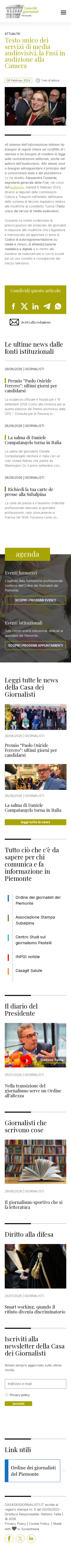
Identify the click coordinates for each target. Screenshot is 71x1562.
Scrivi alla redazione (36, 322)
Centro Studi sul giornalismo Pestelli (33, 940)
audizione (17, 187)
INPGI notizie (28, 956)
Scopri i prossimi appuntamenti (35, 645)
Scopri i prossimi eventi (35, 600)
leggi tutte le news (35, 822)
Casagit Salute (29, 970)
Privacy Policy (15, 1524)
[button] (63, 1470)
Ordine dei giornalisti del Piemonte (38, 900)
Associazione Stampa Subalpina (35, 920)
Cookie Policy (39, 1524)
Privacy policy (20, 1395)
